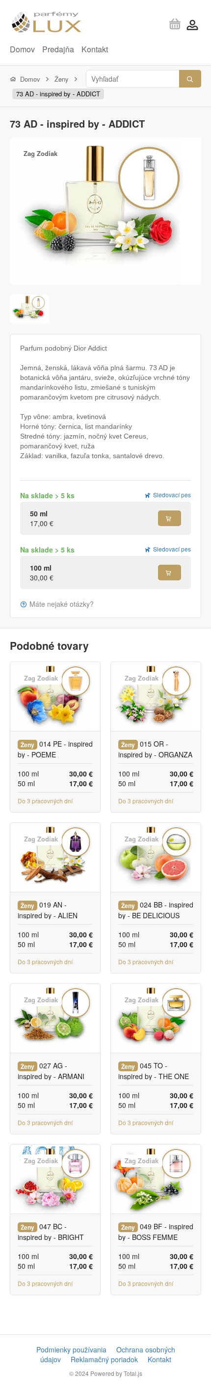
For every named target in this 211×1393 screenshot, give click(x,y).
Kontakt (94, 49)
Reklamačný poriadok (104, 1359)
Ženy (61, 79)
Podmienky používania (71, 1349)
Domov (22, 49)
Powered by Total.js (116, 1373)
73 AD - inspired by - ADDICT (58, 93)
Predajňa (58, 49)
